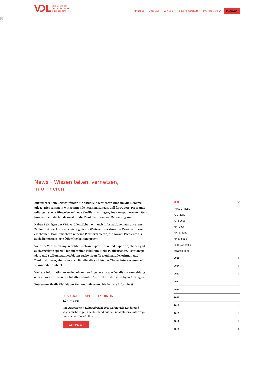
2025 (176, 257)
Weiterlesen (76, 325)
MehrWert (231, 10)
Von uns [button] (168, 10)
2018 (176, 313)
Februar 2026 (182, 245)
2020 (176, 297)
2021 (176, 289)
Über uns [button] (154, 10)
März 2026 (180, 238)
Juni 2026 (180, 220)
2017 (176, 321)
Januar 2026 (181, 251)
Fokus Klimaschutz (188, 10)
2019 (176, 305)
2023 (176, 273)
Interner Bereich (212, 10)
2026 (176, 202)
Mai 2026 (179, 226)
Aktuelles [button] (139, 10)
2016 (176, 329)
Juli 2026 (179, 214)
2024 (177, 265)
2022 (176, 281)
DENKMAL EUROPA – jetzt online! (89, 296)
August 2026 (182, 208)
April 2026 (180, 232)
